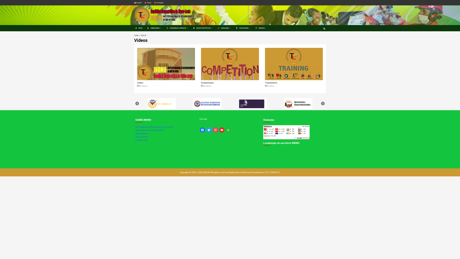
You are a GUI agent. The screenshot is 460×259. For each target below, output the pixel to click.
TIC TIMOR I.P (273, 172)
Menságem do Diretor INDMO (149, 130)
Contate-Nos (141, 139)
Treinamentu (271, 82)
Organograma (141, 133)
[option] (162, 103)
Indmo (140, 82)
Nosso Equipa (141, 136)
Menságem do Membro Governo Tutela (154, 126)
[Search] (324, 28)
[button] (137, 103)
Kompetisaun (207, 82)
